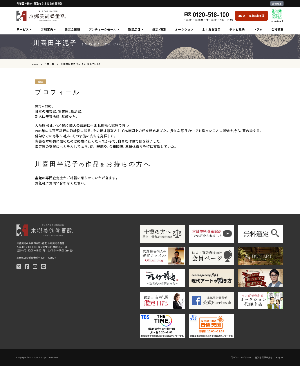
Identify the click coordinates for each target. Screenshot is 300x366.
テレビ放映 (237, 29)
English (280, 357)
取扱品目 (134, 29)
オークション (184, 29)
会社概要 (277, 29)
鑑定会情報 (72, 29)
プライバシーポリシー (240, 357)
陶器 (40, 82)
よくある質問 (211, 29)
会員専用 (277, 3)
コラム (257, 29)
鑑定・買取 (159, 29)
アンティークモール (102, 29)
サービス (22, 29)
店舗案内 (47, 29)
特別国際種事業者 (264, 357)
